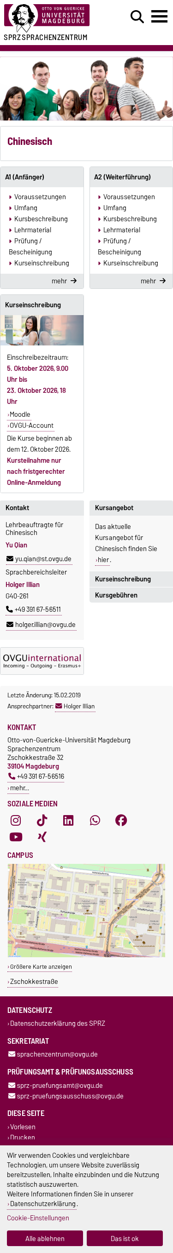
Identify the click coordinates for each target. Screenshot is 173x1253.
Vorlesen (23, 1126)
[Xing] (42, 836)
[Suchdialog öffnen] (137, 17)
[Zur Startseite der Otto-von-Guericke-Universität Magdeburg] (53, 19)
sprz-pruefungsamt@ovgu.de (60, 1085)
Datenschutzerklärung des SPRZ (57, 1023)
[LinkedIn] (68, 820)
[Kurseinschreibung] (42, 330)
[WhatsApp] (95, 820)
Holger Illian (79, 706)
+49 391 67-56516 (40, 776)
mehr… (19, 787)
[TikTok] (42, 820)
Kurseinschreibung (33, 304)
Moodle (20, 414)
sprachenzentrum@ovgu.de (57, 1054)
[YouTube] (15, 836)
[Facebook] (121, 820)
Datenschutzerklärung (43, 1203)
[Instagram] (15, 820)
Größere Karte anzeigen (41, 966)
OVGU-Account (32, 425)
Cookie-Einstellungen (38, 1218)
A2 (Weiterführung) (122, 177)
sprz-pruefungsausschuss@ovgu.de (70, 1096)
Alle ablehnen (45, 1238)
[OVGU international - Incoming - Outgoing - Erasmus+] (42, 661)
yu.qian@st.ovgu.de (43, 558)
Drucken (22, 1137)
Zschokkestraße (34, 981)
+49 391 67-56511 (38, 609)
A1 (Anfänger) (24, 177)
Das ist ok (125, 1238)
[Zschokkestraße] (86, 955)
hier (103, 559)
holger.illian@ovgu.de (45, 624)
